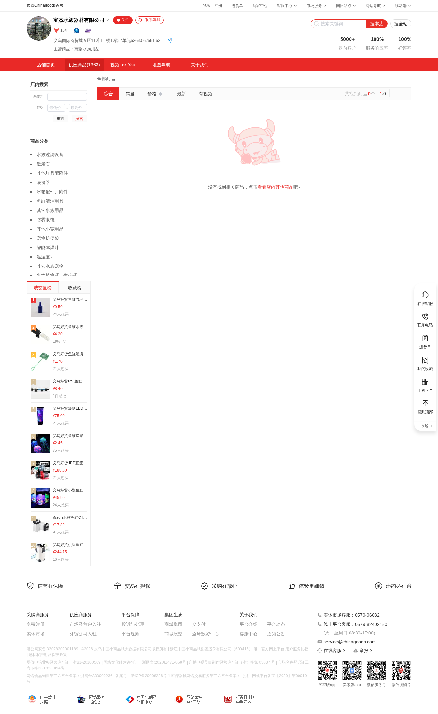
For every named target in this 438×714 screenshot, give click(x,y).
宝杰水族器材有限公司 (79, 20)
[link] (106, 78)
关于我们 (200, 64)
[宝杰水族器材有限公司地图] (170, 41)
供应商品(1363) (84, 64)
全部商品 (106, 78)
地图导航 (161, 64)
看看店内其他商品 (275, 186)
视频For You (122, 64)
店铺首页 (46, 64)
